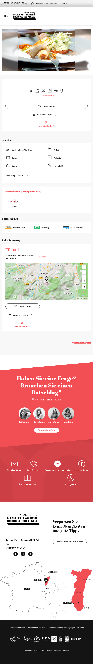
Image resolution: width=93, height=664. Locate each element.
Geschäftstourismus (44, 650)
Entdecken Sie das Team (46, 430)
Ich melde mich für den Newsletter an (70, 541)
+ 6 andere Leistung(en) (46, 96)
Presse (66, 650)
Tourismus (28, 650)
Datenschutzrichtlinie (36, 627)
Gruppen (57, 650)
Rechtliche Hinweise (17, 627)
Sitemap (80, 627)
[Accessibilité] (29, 3)
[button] (32, 3)
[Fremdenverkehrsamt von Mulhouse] (25, 15)
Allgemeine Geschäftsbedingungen (61, 627)
